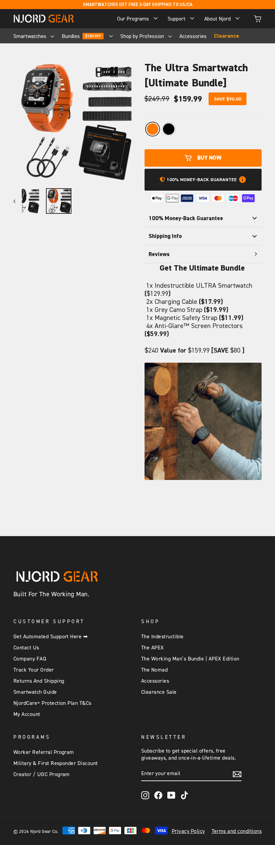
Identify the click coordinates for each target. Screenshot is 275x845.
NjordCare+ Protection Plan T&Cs (52, 703)
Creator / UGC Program (41, 774)
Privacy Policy (188, 831)
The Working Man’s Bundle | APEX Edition (190, 658)
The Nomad (154, 670)
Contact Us (26, 647)
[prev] (17, 201)
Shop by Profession (142, 36)
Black (168, 129)
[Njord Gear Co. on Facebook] (158, 795)
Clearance (226, 36)
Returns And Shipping (38, 681)
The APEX (152, 647)
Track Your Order (33, 670)
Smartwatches (30, 36)
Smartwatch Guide (35, 692)
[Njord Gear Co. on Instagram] (145, 795)
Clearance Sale (159, 692)
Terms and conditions (237, 831)
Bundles (81, 36)
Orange (152, 129)
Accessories (193, 36)
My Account (26, 714)
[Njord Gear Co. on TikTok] (184, 795)
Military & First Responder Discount (55, 763)
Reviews (159, 254)
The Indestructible (162, 636)
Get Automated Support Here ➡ (50, 636)
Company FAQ (29, 658)
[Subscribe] (237, 774)
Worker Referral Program (43, 752)
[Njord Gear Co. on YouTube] (171, 795)
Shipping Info (165, 236)
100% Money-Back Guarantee (186, 218)
